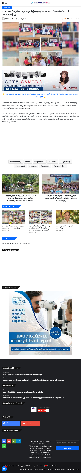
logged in (13, 243)
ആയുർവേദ (40, 161)
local (28, 161)
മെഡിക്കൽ (21, 166)
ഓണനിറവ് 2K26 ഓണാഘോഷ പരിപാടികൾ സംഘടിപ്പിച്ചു (12, 227)
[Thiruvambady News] (40, 3)
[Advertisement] (40, 141)
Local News (43, 469)
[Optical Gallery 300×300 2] (40, 354)
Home (36, 469)
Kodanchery (6, 7)
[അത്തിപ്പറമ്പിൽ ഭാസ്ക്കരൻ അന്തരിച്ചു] (67, 217)
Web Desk (8, 19)
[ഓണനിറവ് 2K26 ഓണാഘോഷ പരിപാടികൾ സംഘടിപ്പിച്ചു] (13, 217)
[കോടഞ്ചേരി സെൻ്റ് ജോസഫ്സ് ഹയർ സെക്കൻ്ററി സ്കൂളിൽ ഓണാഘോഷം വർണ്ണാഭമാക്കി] (40, 217)
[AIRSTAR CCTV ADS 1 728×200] (40, 80)
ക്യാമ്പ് (53, 161)
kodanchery (16, 161)
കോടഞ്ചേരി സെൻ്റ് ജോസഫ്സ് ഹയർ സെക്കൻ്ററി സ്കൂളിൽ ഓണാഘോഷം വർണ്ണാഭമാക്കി (39, 228)
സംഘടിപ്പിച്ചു (60, 166)
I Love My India (52, 466)
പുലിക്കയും (65, 161)
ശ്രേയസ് (45, 166)
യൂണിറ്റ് (33, 166)
